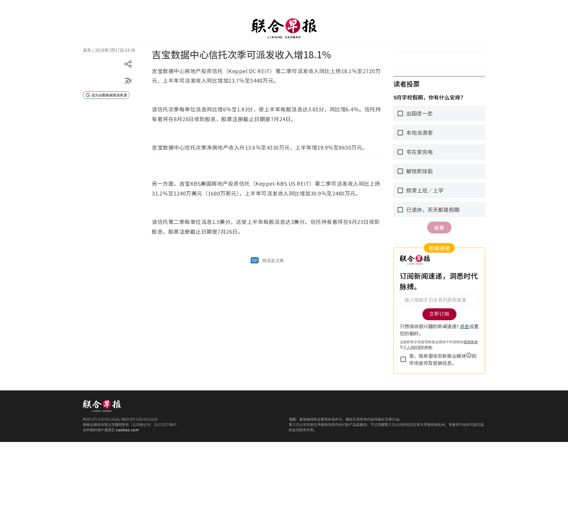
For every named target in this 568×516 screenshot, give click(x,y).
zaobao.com (127, 429)
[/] (284, 28)
